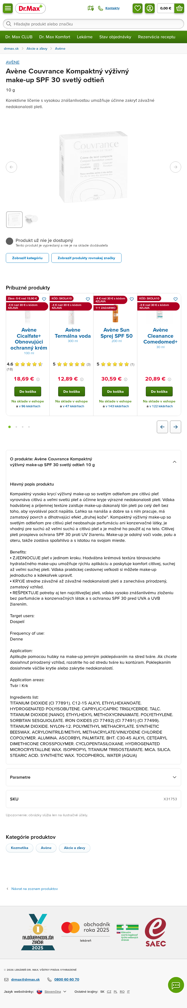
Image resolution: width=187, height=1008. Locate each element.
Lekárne (85, 36)
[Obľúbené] (137, 8)
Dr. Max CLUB (18, 36)
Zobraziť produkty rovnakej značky (86, 258)
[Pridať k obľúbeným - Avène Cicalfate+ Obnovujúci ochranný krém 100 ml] (44, 299)
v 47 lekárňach (73, 406)
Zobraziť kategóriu (27, 258)
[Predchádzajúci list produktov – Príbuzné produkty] (162, 427)
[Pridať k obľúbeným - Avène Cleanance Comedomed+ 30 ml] (175, 299)
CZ (109, 991)
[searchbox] (93, 24)
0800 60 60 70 (66, 979)
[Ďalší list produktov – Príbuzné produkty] (175, 427)
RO (122, 991)
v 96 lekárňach (29, 406)
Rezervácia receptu (156, 36)
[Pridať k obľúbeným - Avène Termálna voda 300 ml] (88, 299)
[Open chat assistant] (176, 984)
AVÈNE (12, 62)
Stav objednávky (115, 36)
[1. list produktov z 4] (9, 427)
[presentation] (28, 311)
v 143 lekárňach (117, 406)
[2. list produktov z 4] (16, 427)
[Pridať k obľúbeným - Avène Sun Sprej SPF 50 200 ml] (131, 299)
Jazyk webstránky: (19, 991)
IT (128, 991)
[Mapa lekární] (91, 8)
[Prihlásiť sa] (150, 8)
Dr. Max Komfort (54, 36)
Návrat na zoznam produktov (34, 889)
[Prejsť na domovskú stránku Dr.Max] (30, 8)
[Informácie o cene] (38, 379)
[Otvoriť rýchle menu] (8, 8)
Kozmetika (19, 848)
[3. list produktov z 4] (22, 427)
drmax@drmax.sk (25, 979)
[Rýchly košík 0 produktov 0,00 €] (179, 8)
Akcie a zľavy (74, 848)
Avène (46, 848)
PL (115, 991)
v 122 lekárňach (161, 406)
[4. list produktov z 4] (29, 427)
